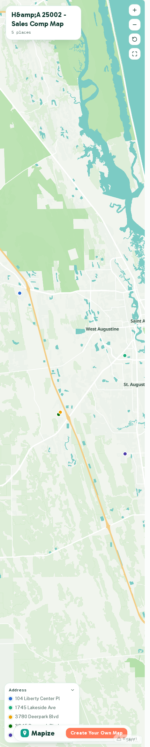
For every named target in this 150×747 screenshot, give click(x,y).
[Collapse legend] (72, 690)
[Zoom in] (135, 10)
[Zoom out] (135, 25)
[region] (72, 373)
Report (130, 739)
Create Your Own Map (96, 733)
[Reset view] (135, 39)
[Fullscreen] (135, 54)
